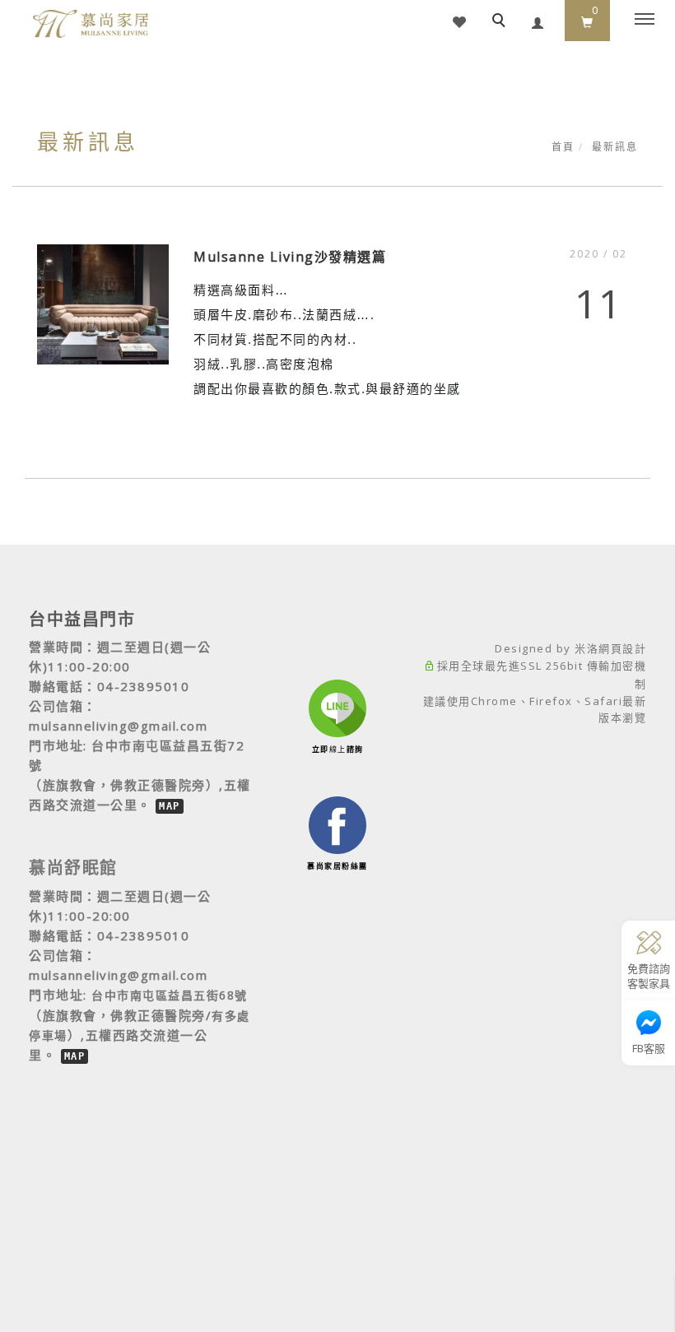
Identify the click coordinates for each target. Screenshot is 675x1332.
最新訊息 (615, 147)
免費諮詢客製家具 (648, 976)
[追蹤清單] (459, 21)
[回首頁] (90, 24)
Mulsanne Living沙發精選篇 (289, 257)
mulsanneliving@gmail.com (118, 725)
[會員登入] (538, 20)
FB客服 (648, 1048)
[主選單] (644, 20)
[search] (501, 22)
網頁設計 (622, 648)
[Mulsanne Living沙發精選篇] (103, 303)
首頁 (563, 147)
